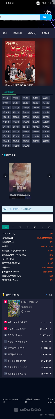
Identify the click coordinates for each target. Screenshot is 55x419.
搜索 (44, 17)
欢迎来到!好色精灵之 (17, 360)
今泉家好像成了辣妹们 (17, 328)
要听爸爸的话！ (9, 242)
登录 (44, 3)
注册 (49, 3)
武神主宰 (6, 267)
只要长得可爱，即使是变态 (14, 254)
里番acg (32, 33)
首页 (5, 33)
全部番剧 (10, 3)
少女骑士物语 (8, 259)
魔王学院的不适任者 (11, 263)
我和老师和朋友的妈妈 (17, 367)
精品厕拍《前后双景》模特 (14, 250)
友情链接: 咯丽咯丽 (32, 399)
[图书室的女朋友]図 (16, 347)
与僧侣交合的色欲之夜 (17, 341)
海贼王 (5, 246)
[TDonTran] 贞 (8, 233)
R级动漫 (17, 33)
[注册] (11, 209)
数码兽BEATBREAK (10, 271)
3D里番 (46, 33)
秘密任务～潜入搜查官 (17, 322)
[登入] (17, 209)
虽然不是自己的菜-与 (17, 373)
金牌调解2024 (8, 237)
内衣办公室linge (15, 335)
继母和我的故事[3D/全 (12, 275)
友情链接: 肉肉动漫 (10, 399)
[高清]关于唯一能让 (16, 354)
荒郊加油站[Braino (10, 280)
